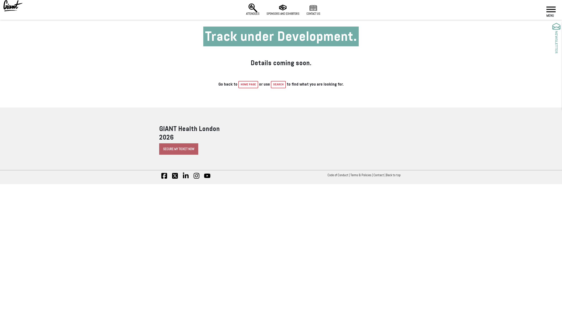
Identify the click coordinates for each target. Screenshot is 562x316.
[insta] (196, 177)
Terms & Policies (360, 175)
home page (248, 84)
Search (278, 84)
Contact (378, 175)
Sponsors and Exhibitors (283, 13)
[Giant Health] (13, 5)
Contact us (313, 13)
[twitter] (175, 177)
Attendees (252, 13)
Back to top (393, 175)
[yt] (207, 177)
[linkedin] (186, 177)
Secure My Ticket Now (178, 149)
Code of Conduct (338, 175)
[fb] (164, 177)
